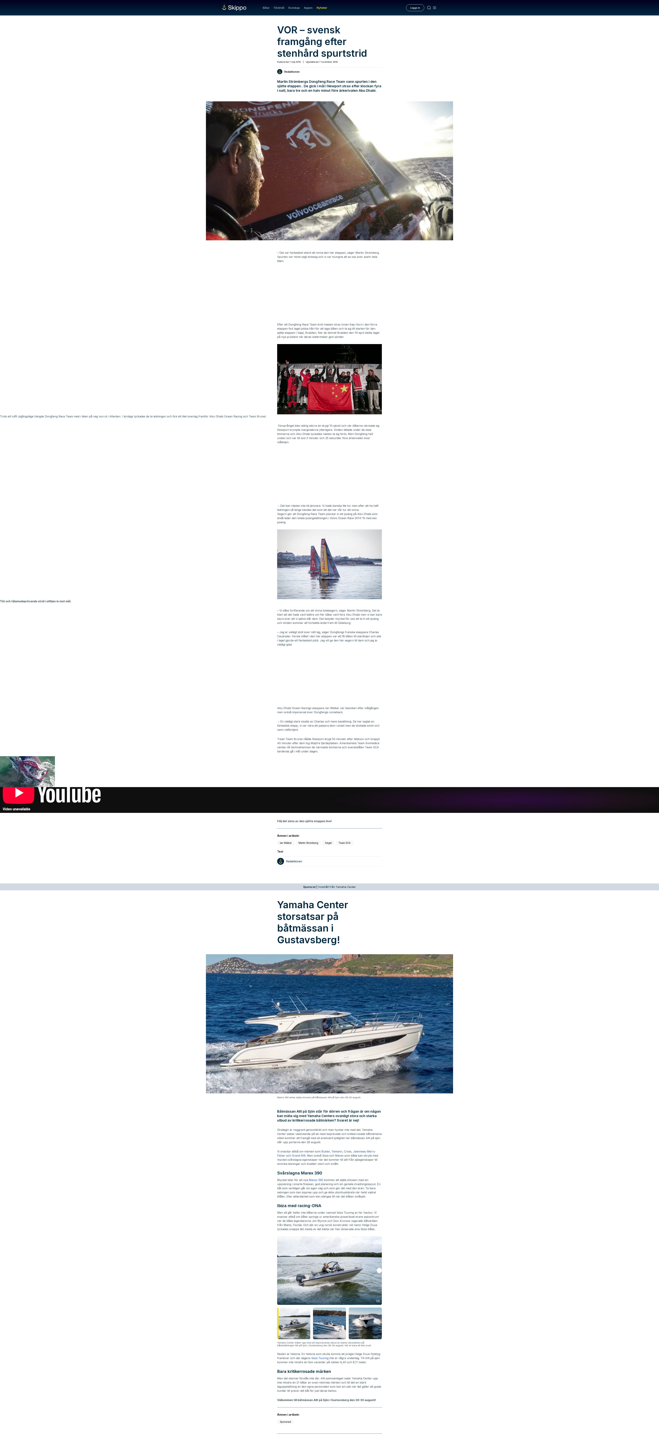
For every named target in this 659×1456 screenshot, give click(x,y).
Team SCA (344, 842)
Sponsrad (285, 1421)
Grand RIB (298, 1155)
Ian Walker (286, 842)
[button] (379, 1270)
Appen (308, 7)
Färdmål (279, 7)
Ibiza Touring (319, 1358)
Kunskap (294, 7)
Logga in (415, 7)
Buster (325, 1151)
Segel (328, 842)
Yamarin (337, 1151)
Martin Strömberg (308, 842)
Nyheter (322, 7)
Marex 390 (316, 1180)
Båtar (266, 7)
